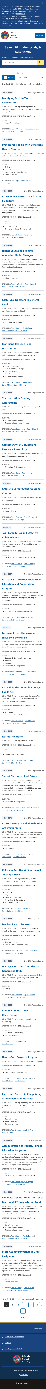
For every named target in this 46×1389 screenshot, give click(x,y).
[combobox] (30, 77)
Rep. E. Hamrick (30, 284)
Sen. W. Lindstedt (8, 431)
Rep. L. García (28, 854)
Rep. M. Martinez (19, 566)
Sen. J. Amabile (7, 331)
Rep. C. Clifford (29, 1041)
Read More (26, 18)
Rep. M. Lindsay (16, 1288)
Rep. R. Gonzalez (28, 180)
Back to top (37, 1328)
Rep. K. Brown (16, 328)
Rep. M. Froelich (29, 995)
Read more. (21, 14)
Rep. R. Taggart (27, 617)
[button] (23, 1336)
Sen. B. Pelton (21, 723)
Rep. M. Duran (30, 721)
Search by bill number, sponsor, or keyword (17, 57)
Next (22, 1318)
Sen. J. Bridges (7, 385)
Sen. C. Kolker (7, 810)
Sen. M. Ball (6, 131)
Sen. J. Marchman (30, 672)
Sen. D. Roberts (17, 131)
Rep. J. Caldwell (16, 760)
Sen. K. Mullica (16, 672)
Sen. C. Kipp (19, 953)
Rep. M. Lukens (7, 520)
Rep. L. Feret (28, 760)
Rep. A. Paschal (16, 1041)
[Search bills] (40, 62)
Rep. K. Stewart (28, 1078)
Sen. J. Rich (18, 911)
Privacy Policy (23, 1383)
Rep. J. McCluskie (17, 284)
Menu (41, 35)
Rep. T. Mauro (16, 1130)
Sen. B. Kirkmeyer (20, 331)
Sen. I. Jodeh (19, 475)
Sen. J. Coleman (7, 287)
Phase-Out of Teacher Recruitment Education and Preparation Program (22, 584)
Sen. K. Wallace (18, 237)
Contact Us (24, 1375)
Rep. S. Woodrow (17, 129)
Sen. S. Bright (7, 237)
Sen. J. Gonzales (7, 475)
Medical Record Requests (17, 924)
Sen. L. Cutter (21, 997)
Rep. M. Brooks (32, 807)
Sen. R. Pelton (17, 763)
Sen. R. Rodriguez (8, 723)
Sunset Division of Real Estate (19, 776)
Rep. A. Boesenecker (32, 129)
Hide (42, 3)
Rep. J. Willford (16, 995)
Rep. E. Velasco (16, 854)
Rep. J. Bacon (28, 235)
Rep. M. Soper (27, 473)
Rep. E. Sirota (27, 328)
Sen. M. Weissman (19, 857)
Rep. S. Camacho (31, 950)
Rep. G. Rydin (15, 180)
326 (23, 1311)
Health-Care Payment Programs (20, 1057)
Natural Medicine (12, 736)
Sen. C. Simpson (20, 287)
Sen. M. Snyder (7, 1044)
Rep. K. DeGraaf (16, 235)
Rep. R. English (20, 520)
